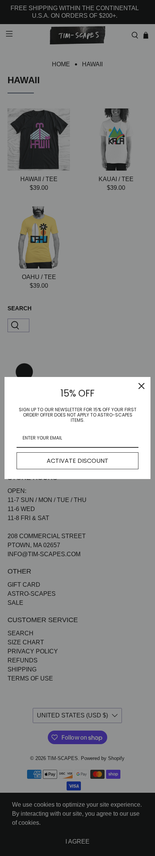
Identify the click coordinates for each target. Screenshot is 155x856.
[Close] (141, 386)
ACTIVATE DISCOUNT (77, 460)
